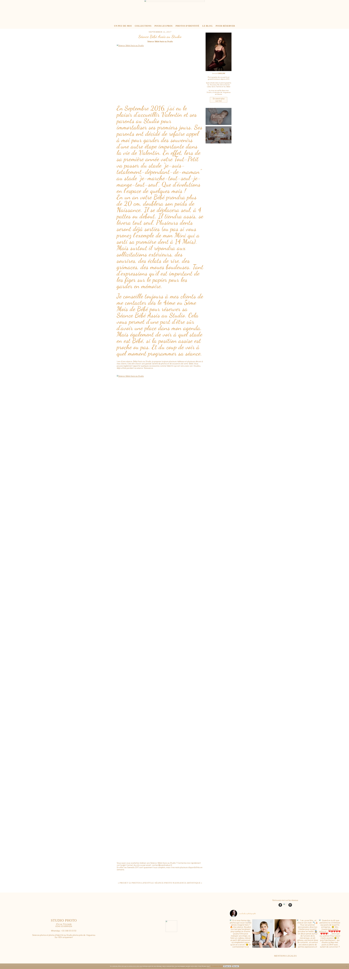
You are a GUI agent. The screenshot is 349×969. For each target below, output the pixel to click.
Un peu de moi (123, 26)
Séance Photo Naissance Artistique (178, 883)
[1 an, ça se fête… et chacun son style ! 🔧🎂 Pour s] (307, 933)
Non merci (235, 966)
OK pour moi (227, 966)
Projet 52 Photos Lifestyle (137, 883)
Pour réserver (225, 26)
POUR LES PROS (164, 26)
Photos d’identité (187, 26)
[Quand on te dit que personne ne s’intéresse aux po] (330, 933)
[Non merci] (347, 966)
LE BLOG (207, 26)
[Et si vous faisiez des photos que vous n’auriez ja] (240, 933)
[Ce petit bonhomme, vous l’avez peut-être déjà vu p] (263, 933)
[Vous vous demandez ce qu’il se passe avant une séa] (285, 933)
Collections (143, 26)
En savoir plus (216, 966)
